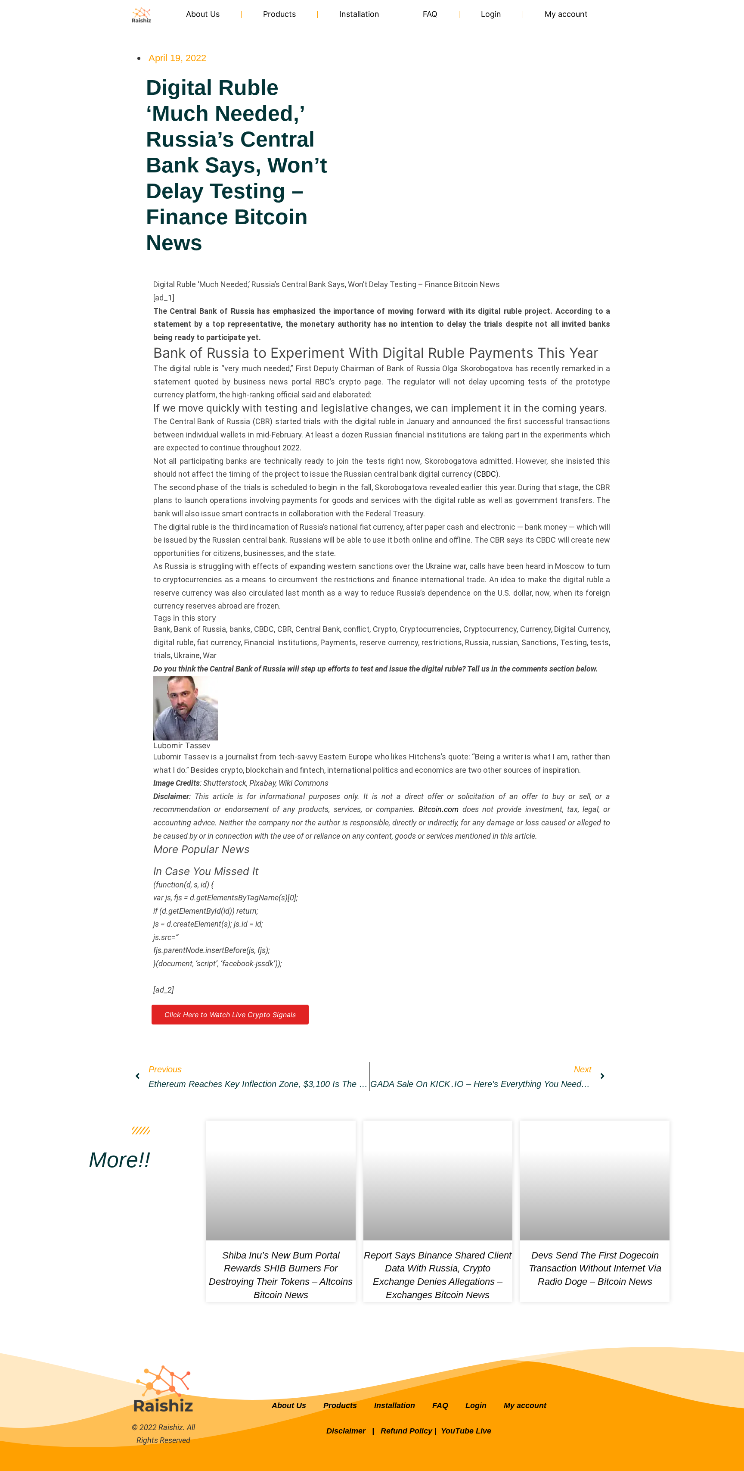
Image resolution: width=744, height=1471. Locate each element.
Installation (359, 14)
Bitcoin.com (438, 809)
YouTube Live (466, 1431)
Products (279, 14)
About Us (203, 14)
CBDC (486, 473)
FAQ (430, 14)
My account (566, 14)
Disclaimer (347, 1431)
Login (491, 14)
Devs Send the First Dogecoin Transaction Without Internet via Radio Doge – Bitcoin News (595, 1268)
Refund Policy (406, 1431)
